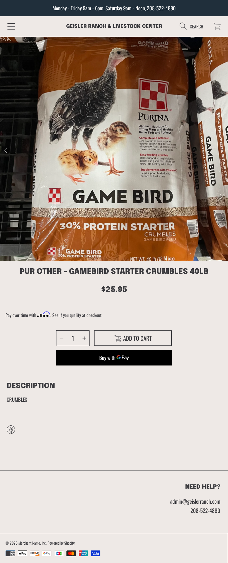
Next (222, 151)
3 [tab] (122, 250)
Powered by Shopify (61, 543)
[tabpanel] (114, 151)
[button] (11, 26)
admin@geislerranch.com (195, 501)
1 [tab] (105, 250)
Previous (6, 151)
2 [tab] (114, 250)
